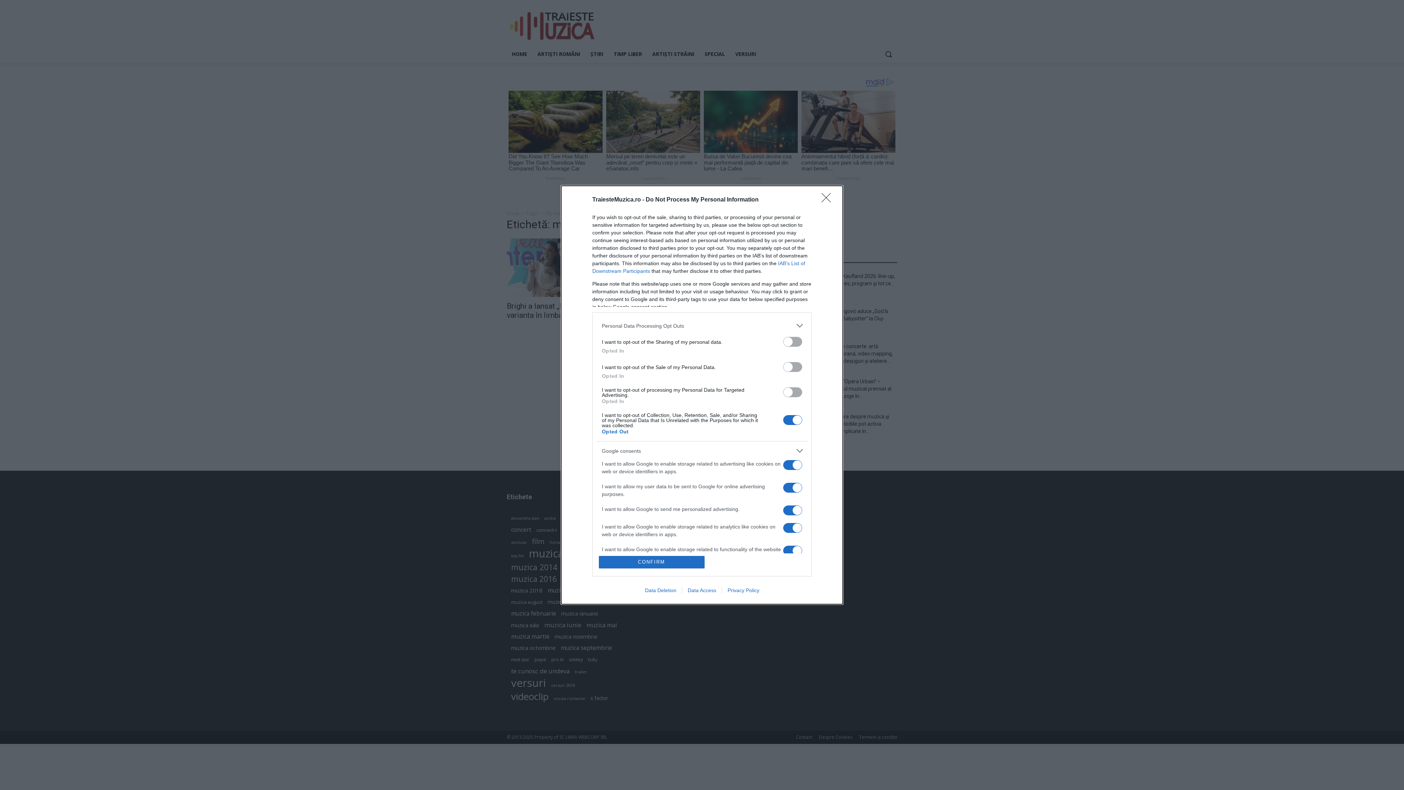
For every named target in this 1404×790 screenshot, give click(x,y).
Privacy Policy (743, 590)
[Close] (828, 200)
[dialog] (702, 395)
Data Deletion (660, 590)
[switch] (792, 342)
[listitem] (702, 326)
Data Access (702, 590)
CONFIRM (651, 562)
